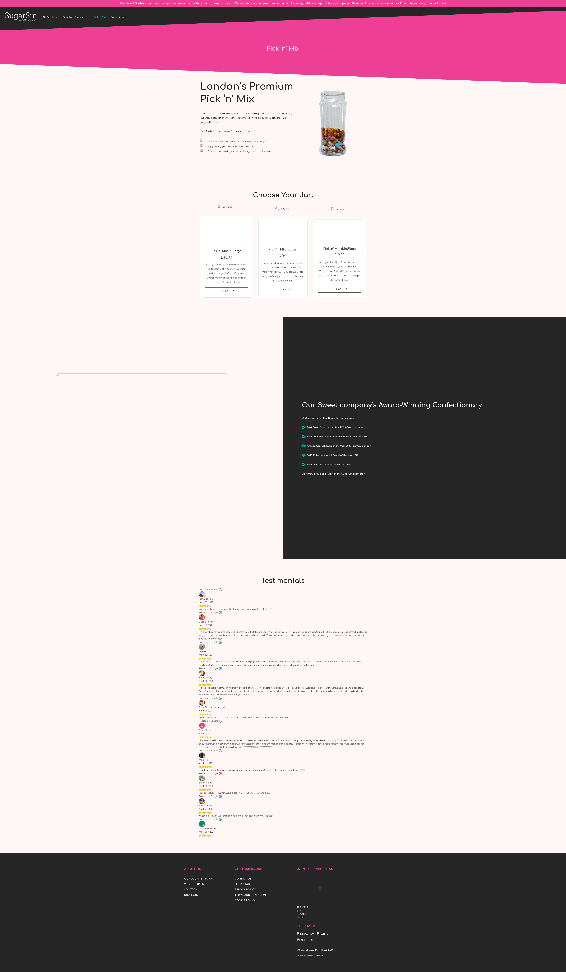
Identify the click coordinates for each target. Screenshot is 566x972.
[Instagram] (305, 934)
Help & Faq (242, 884)
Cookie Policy (245, 900)
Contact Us (243, 878)
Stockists (191, 895)
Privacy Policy (245, 889)
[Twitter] (323, 934)
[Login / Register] (559, 16)
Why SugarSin (194, 884)
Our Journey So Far (198, 878)
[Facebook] (305, 940)
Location (191, 889)
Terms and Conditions (251, 895)
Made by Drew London (310, 956)
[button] (226, 291)
